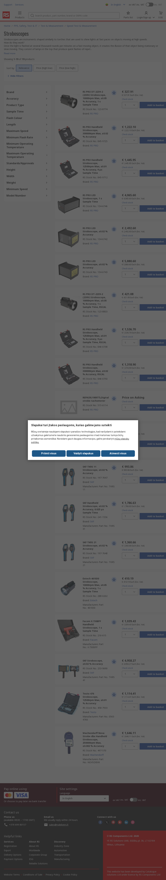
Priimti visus (48, 453)
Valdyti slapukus (83, 453)
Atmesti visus (118, 453)
